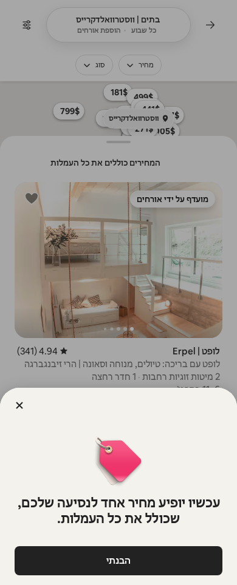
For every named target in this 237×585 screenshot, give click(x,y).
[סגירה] (19, 405)
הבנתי (118, 560)
